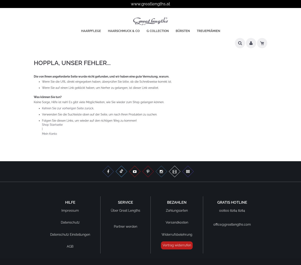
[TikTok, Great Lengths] (121, 172)
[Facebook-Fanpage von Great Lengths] (108, 172)
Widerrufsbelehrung (177, 234)
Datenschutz (70, 222)
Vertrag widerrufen (177, 245)
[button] (251, 44)
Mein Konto (49, 133)
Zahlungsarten (177, 210)
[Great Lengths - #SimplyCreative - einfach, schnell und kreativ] (188, 172)
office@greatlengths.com (232, 224)
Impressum (70, 210)
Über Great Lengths (125, 210)
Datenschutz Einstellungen (70, 234)
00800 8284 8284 (232, 210)
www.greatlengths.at (150, 3)
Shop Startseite (52, 124)
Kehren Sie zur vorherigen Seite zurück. (68, 108)
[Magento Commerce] (150, 21)
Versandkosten (177, 222)
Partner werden (125, 226)
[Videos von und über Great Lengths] (135, 172)
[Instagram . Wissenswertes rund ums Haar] (161, 172)
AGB (70, 246)
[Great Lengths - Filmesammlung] (175, 172)
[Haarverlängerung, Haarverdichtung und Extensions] (148, 172)
